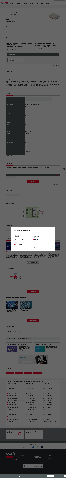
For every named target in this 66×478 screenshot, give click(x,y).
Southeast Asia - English (20, 239)
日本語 (35, 247)
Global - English (18, 244)
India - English (37, 239)
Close (53, 228)
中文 (35, 244)
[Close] (65, 476)
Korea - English (18, 247)
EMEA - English (37, 233)
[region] (33, 476)
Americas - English (19, 233)
